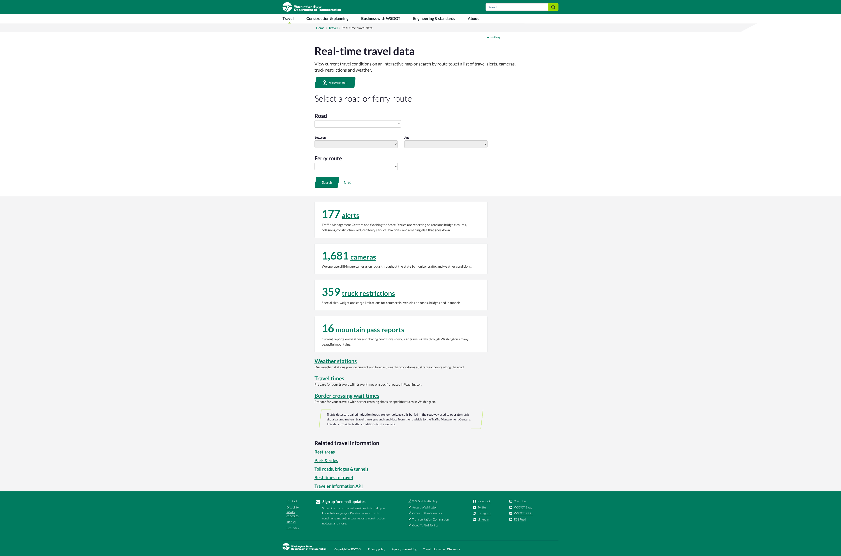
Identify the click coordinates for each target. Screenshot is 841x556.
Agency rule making (404, 549)
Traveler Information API (338, 486)
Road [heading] (320, 115)
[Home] (312, 7)
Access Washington (425, 507)
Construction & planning (327, 18)
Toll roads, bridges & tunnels (341, 468)
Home (320, 28)
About (473, 18)
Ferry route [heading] (328, 158)
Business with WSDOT (380, 18)
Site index (292, 528)
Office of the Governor (427, 513)
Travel (288, 18)
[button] (335, 82)
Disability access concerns (292, 511)
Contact (291, 501)
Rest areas (324, 451)
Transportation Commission (430, 519)
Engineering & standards (434, 18)
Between (320, 137)
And (406, 137)
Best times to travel (333, 477)
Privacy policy (376, 549)
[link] (401, 220)
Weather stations (335, 361)
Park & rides (326, 460)
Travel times (329, 378)
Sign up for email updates (344, 501)
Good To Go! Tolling (425, 525)
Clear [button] (348, 182)
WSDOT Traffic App (425, 501)
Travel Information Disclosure (441, 549)
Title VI (291, 522)
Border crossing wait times (346, 395)
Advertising (493, 37)
